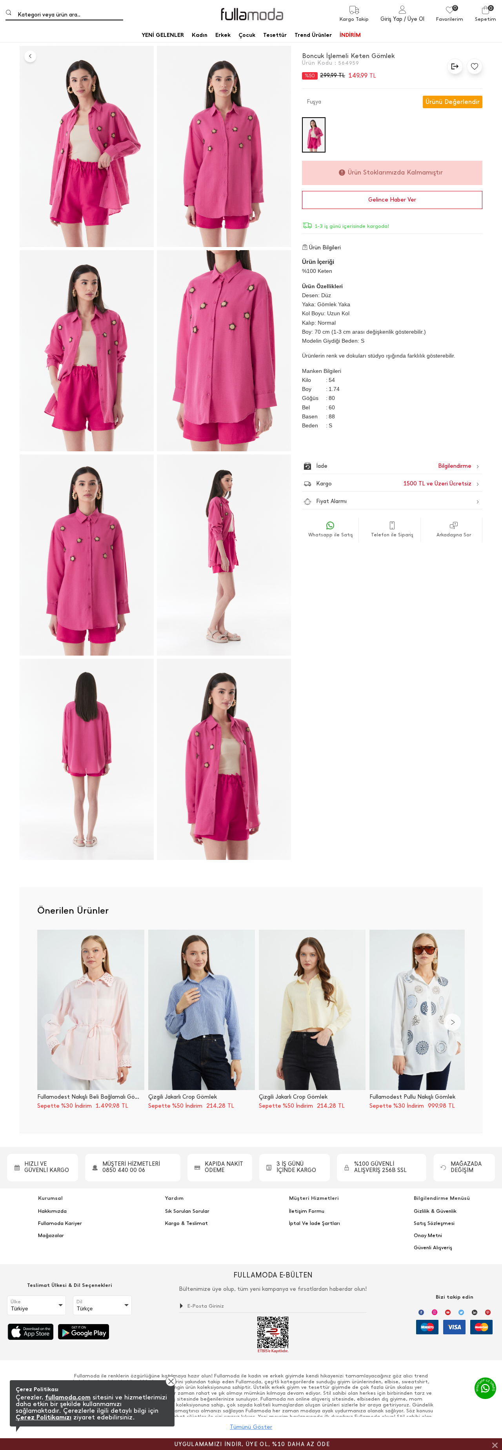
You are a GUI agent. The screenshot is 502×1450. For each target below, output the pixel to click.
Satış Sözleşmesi (434, 1223)
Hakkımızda (52, 1211)
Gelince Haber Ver (392, 199)
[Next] (452, 1022)
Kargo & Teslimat (186, 1223)
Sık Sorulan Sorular (187, 1211)
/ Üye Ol (414, 19)
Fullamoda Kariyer (60, 1223)
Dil (79, 1302)
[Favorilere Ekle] (472, 66)
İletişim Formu (306, 1211)
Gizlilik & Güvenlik (435, 1211)
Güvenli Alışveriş (433, 1247)
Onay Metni (428, 1235)
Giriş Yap (391, 19)
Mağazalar (51, 1235)
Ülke (16, 1302)
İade (377, 466)
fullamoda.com (68, 1397)
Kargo (393, 483)
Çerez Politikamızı (43, 1417)
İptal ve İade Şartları (314, 1223)
